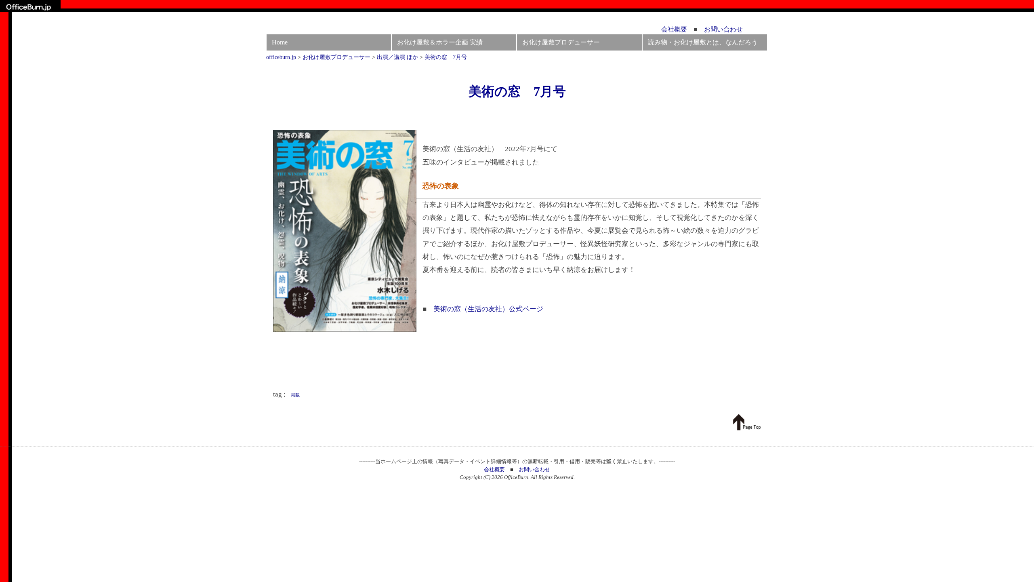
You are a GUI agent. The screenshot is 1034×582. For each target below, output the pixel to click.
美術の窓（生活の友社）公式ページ (488, 309)
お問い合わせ (723, 29)
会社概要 (674, 29)
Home (280, 42)
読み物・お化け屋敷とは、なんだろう (703, 42)
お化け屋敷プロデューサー (561, 42)
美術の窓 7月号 (517, 91)
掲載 (295, 394)
